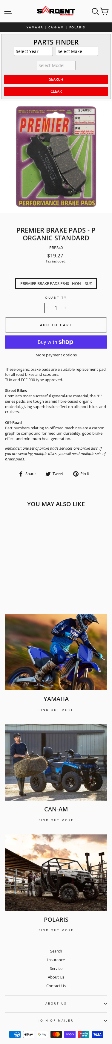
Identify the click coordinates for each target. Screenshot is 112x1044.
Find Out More (56, 710)
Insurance (56, 959)
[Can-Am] (56, 762)
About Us (56, 977)
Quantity (56, 298)
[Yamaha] (56, 652)
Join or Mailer (56, 1020)
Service (56, 968)
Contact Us (56, 985)
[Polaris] (56, 872)
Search (56, 951)
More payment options (56, 355)
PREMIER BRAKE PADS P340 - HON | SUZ (56, 283)
